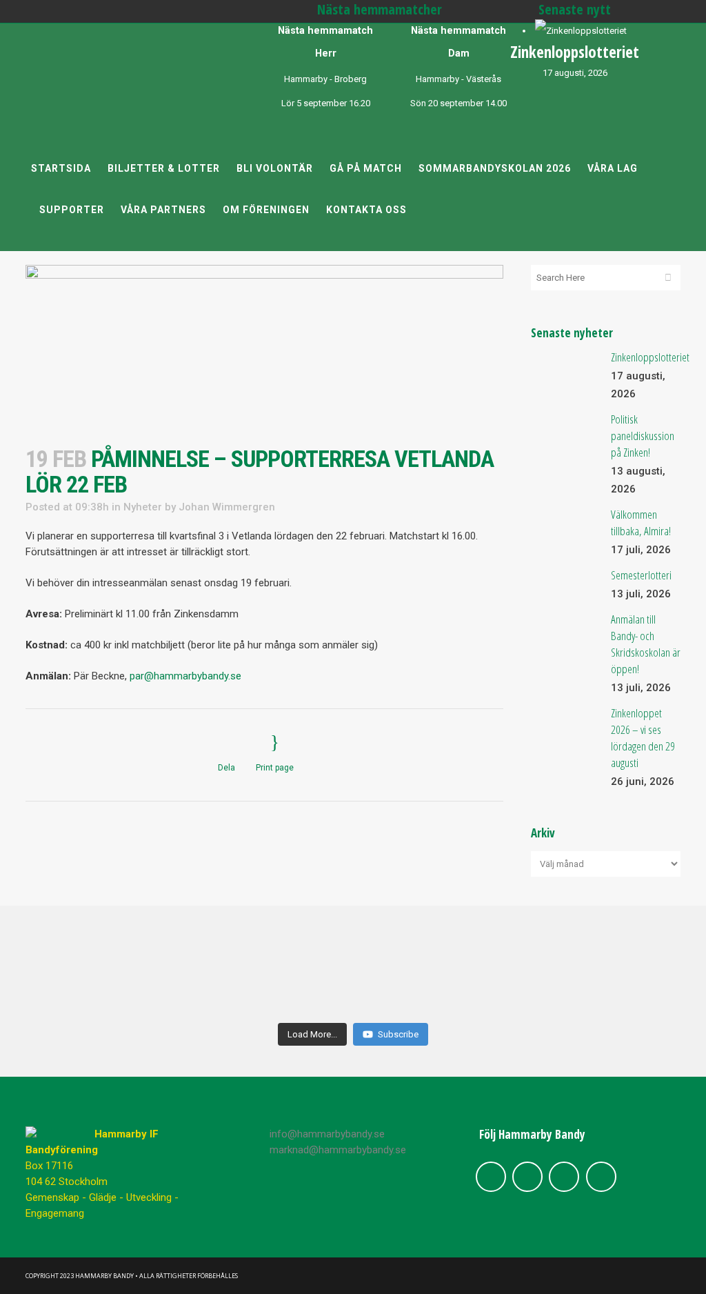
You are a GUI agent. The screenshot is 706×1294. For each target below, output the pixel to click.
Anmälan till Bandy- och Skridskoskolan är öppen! (645, 644)
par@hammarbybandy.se (185, 676)
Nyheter (142, 507)
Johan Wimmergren (227, 507)
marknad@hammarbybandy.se (338, 1150)
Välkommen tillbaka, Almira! (641, 522)
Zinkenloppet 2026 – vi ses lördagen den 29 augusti (643, 737)
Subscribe (398, 1034)
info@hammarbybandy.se (327, 1134)
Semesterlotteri (641, 575)
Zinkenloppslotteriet (574, 52)
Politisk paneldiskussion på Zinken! (642, 435)
